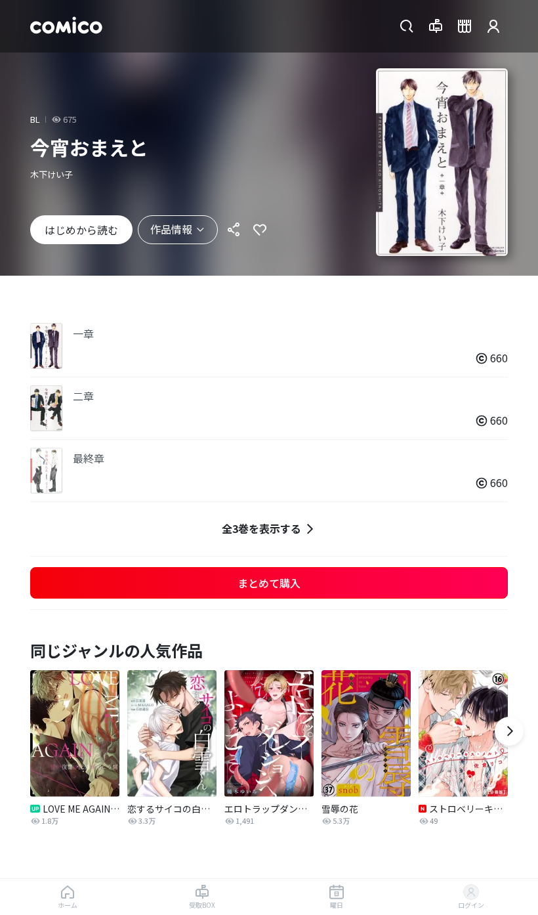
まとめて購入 (269, 583)
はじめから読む (81, 230)
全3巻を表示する (261, 528)
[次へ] (509, 731)
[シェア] (233, 229)
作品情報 (171, 229)
